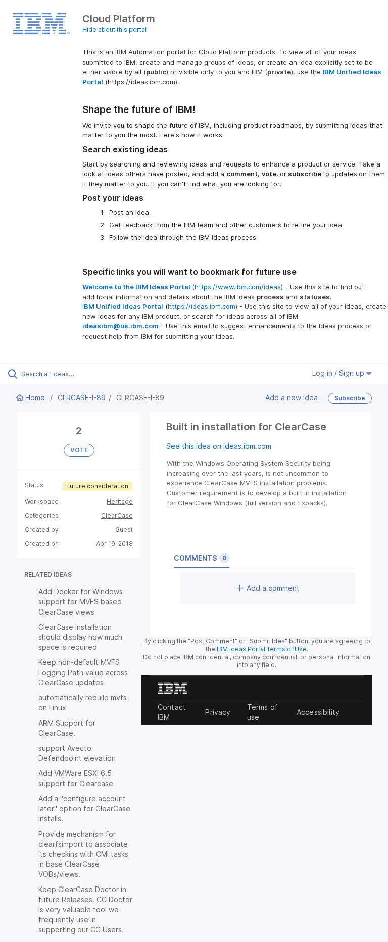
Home (35, 397)
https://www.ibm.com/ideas (238, 287)
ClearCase (117, 515)
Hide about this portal (114, 29)
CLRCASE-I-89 (82, 397)
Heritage (120, 501)
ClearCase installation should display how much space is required (80, 637)
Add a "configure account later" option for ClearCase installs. (84, 808)
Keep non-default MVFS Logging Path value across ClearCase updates (83, 672)
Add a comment (273, 588)
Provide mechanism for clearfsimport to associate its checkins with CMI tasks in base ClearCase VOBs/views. (83, 853)
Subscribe (349, 398)
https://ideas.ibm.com (201, 306)
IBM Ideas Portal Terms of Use (262, 649)
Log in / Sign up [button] (339, 373)
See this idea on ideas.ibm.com (218, 445)
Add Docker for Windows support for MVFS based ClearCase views (80, 601)
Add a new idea (291, 397)
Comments (200, 557)
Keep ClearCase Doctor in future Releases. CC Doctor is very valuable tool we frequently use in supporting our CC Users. (85, 909)
